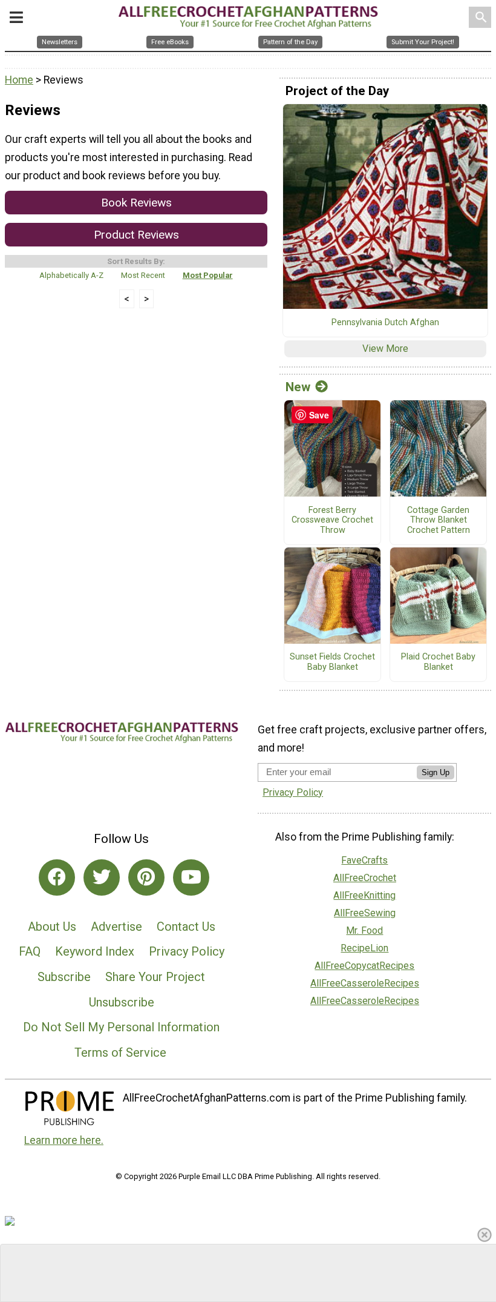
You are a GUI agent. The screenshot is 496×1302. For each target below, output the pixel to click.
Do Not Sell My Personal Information (121, 1027)
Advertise (116, 926)
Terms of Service (120, 1052)
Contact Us (186, 926)
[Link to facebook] (57, 877)
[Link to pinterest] (146, 877)
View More (385, 348)
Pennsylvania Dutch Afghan (385, 323)
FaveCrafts (364, 860)
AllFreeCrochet (364, 878)
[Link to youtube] (191, 877)
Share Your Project (155, 977)
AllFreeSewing (365, 913)
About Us (52, 926)
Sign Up (435, 772)
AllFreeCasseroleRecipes (364, 983)
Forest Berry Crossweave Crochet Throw (332, 520)
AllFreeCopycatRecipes (364, 965)
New (298, 387)
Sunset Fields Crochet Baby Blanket (332, 662)
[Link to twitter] (101, 877)
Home (19, 80)
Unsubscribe (121, 1002)
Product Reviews (136, 235)
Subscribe (64, 977)
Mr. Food (364, 930)
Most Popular (208, 275)
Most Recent (143, 275)
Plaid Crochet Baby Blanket (438, 662)
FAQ (30, 951)
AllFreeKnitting (364, 895)
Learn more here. (63, 1140)
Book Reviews (136, 203)
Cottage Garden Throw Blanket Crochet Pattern (438, 520)
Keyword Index (94, 951)
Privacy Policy (186, 951)
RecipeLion (364, 948)
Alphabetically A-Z (71, 275)
